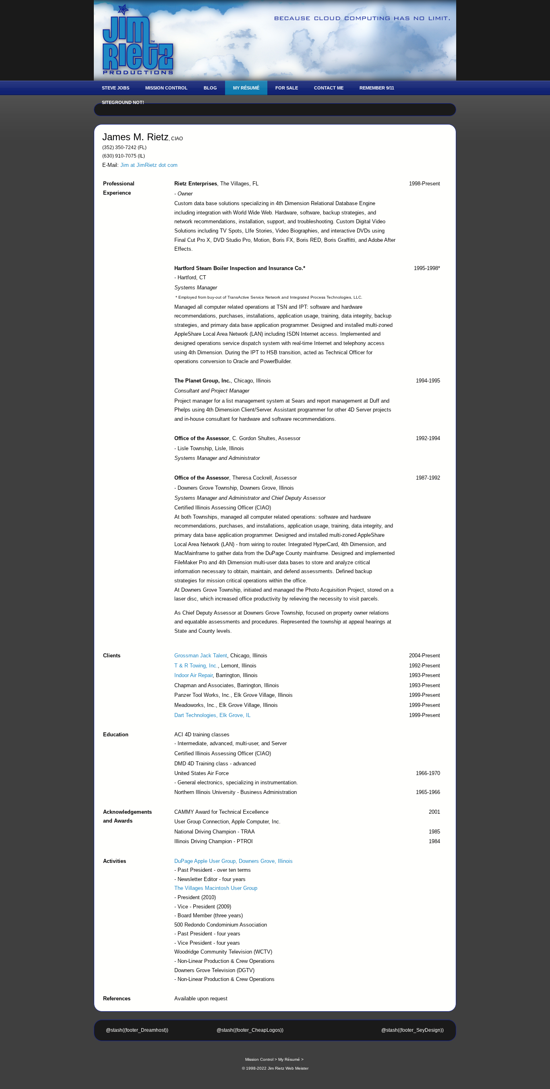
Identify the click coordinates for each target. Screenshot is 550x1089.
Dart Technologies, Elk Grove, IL (212, 715)
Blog (210, 87)
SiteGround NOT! (123, 102)
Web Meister (296, 1068)
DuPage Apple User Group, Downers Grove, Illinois (233, 861)
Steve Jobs (115, 87)
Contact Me (328, 87)
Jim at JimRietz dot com (149, 165)
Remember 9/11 (377, 87)
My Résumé (246, 87)
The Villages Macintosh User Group (215, 888)
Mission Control (166, 87)
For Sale (286, 87)
